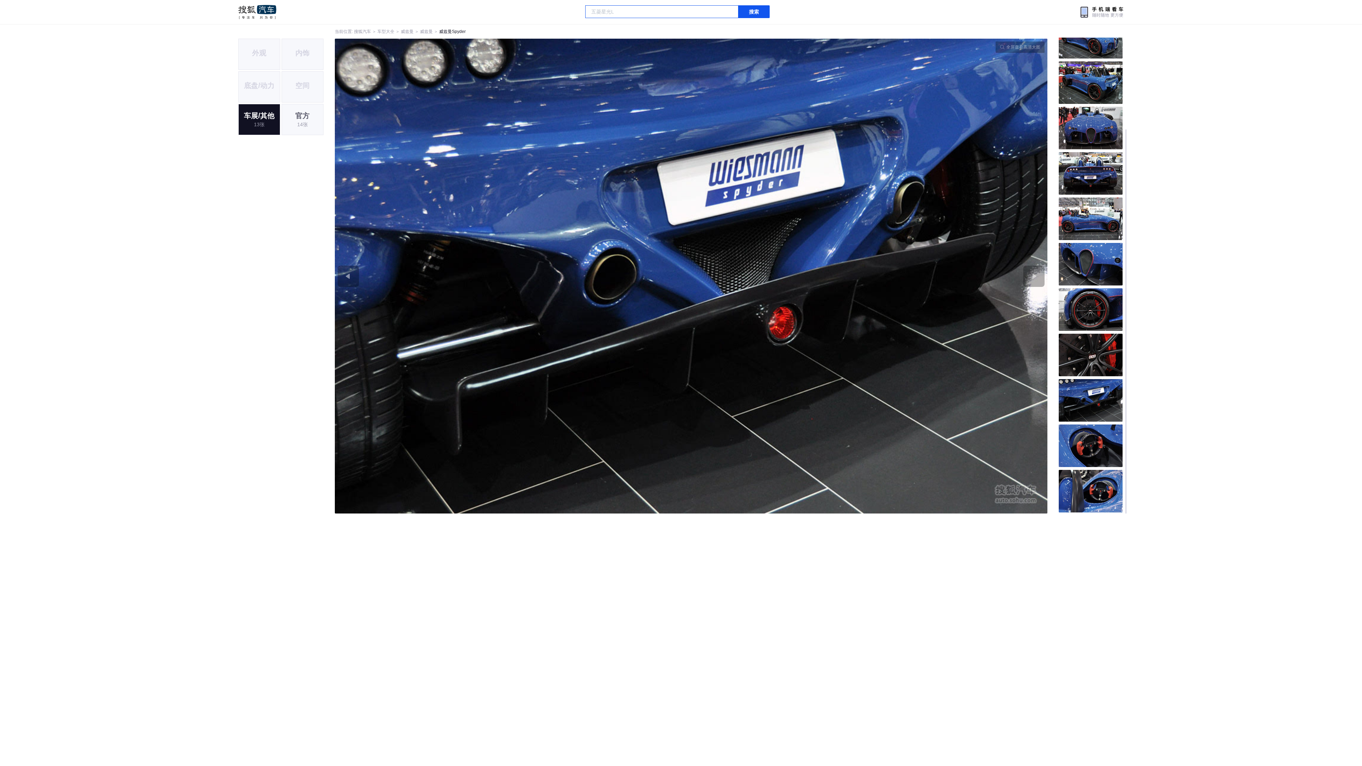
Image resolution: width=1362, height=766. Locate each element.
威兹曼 (407, 31)
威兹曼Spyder (452, 31)
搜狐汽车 (257, 12)
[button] (513, 276)
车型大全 (385, 31)
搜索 (754, 12)
